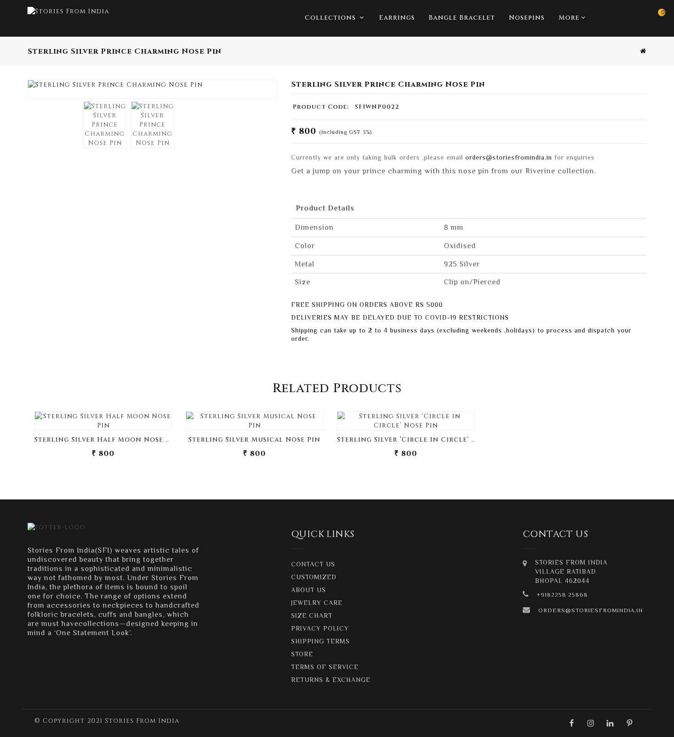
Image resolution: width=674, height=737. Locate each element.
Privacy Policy (320, 628)
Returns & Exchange (330, 679)
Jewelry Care (317, 602)
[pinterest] (629, 723)
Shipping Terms (320, 641)
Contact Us (313, 564)
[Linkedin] (610, 723)
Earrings (397, 17)
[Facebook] (572, 723)
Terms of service (325, 667)
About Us (308, 589)
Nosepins (527, 17)
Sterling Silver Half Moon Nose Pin (106, 439)
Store (302, 654)
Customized (314, 577)
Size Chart (311, 615)
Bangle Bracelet (462, 17)
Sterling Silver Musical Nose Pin (254, 439)
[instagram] (591, 723)
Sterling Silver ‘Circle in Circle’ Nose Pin (421, 439)
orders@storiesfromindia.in (508, 157)
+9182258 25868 (562, 594)
